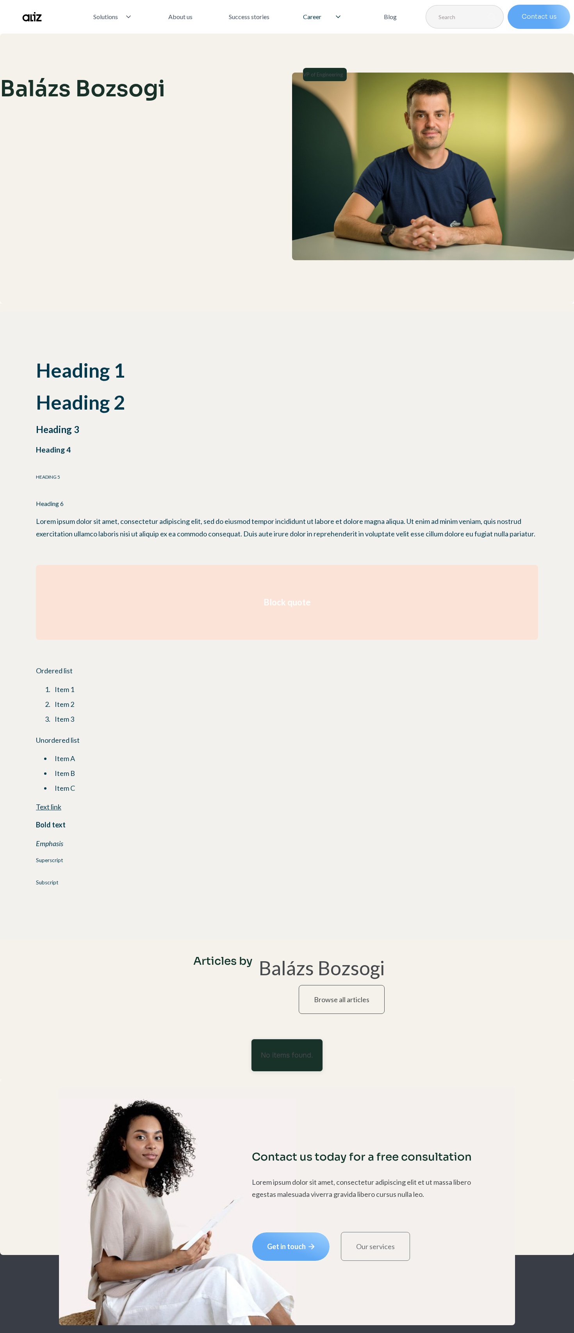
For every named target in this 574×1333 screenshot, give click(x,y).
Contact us (539, 16)
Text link (48, 806)
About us (180, 16)
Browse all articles (341, 999)
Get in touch (291, 1246)
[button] (113, 17)
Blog (390, 16)
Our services (375, 1246)
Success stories (249, 16)
